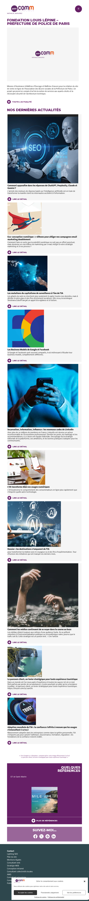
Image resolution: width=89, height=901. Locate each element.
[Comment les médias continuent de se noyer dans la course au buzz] (42, 595)
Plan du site (12, 857)
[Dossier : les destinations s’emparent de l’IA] (42, 524)
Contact (10, 851)
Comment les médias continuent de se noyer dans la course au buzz (39, 630)
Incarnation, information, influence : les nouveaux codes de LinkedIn (40, 430)
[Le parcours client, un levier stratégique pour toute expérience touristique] (42, 661)
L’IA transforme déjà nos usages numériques (28, 487)
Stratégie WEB (13, 866)
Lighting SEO (12, 854)
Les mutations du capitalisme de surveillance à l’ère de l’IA (35, 293)
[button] (84, 881)
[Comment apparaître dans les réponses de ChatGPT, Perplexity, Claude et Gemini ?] (42, 148)
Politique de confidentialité (56, 897)
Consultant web (13, 863)
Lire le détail (19, 199)
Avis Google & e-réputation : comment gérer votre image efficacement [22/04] (44, 755)
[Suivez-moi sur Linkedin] (53, 837)
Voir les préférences (74, 893)
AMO (9, 875)
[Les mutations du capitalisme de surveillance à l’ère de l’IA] (42, 273)
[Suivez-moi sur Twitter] (41, 837)
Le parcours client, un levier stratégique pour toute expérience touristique (42, 679)
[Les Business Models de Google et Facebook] (42, 328)
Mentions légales (14, 860)
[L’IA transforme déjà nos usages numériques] (42, 467)
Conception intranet (15, 869)
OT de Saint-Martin (18, 777)
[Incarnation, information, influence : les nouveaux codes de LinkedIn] (42, 395)
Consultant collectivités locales (20, 872)
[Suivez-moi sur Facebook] (35, 837)
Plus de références (46, 821)
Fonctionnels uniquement (50, 893)
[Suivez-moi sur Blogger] (47, 837)
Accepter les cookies (25, 893)
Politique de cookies (40, 897)
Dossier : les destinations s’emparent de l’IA (28, 549)
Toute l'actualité (22, 102)
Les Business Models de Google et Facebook (28, 350)
